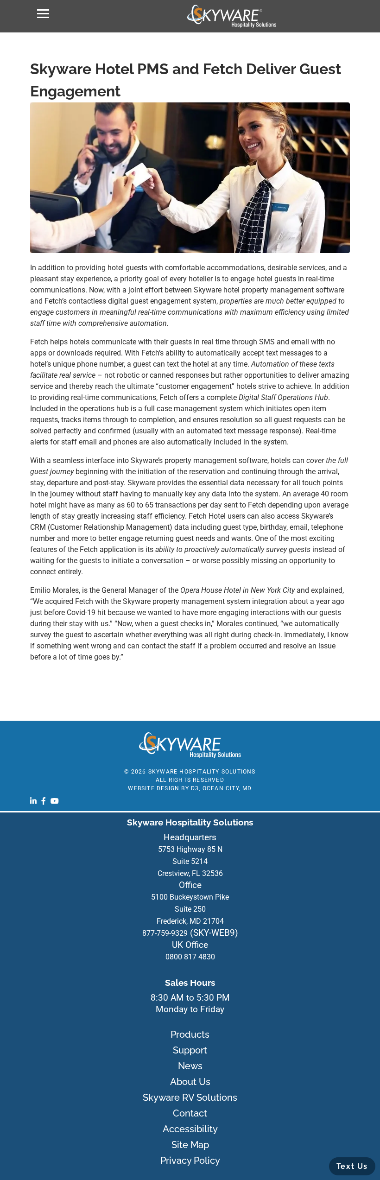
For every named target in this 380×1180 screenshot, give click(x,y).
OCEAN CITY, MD (227, 788)
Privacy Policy (190, 1160)
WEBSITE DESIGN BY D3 (163, 788)
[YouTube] (55, 801)
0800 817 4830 (190, 956)
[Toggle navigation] (43, 14)
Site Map (190, 1144)
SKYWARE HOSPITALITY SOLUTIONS (202, 771)
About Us (190, 1081)
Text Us (352, 1166)
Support (190, 1050)
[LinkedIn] (33, 801)
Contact (190, 1113)
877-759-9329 (165, 933)
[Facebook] (43, 801)
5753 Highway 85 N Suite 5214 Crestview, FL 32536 (190, 861)
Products (190, 1034)
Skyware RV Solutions (190, 1097)
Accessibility (190, 1129)
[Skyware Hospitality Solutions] (231, 16)
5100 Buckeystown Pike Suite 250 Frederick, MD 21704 (190, 909)
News (190, 1066)
